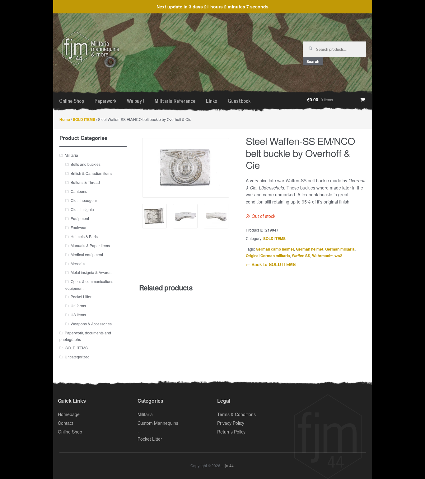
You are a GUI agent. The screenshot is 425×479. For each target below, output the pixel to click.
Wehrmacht (322, 255)
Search (312, 61)
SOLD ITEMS (84, 119)
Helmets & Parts (84, 236)
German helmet (309, 249)
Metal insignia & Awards (91, 272)
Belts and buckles (85, 164)
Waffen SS (301, 255)
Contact (65, 423)
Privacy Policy (230, 423)
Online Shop (71, 101)
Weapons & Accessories (91, 323)
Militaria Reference (175, 101)
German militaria (340, 249)
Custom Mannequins (158, 423)
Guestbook (239, 101)
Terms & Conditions (236, 414)
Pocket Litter (81, 296)
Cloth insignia (82, 209)
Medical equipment (87, 254)
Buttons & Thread (85, 182)
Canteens (79, 191)
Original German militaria (268, 255)
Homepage (69, 414)
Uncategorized (77, 356)
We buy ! (135, 101)
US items (78, 314)
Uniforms (78, 305)
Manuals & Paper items (90, 245)
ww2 (338, 255)
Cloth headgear (84, 200)
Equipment (80, 218)
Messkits (78, 263)
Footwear (78, 227)
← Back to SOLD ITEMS (271, 264)
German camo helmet (275, 249)
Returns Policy (231, 432)
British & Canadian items (91, 173)
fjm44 (229, 465)
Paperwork (105, 101)
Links (211, 101)
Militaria (71, 155)
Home (64, 119)
